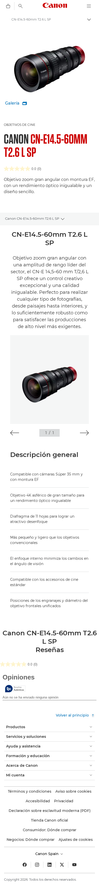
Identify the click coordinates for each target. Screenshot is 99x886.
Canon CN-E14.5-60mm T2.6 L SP (32, 218)
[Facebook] (25, 865)
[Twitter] (62, 865)
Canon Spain (47, 853)
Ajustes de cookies (76, 839)
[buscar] (20, 6)
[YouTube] (74, 865)
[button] (14, 432)
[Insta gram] (37, 865)
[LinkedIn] (49, 865)
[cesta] (8, 6)
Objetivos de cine (19, 125)
